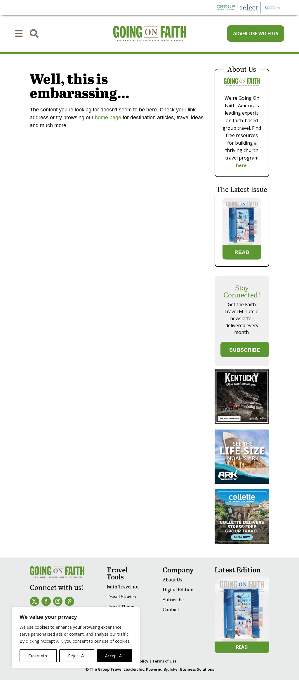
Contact (171, 609)
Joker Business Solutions (192, 669)
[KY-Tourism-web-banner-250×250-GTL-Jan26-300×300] (242, 422)
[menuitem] (18, 33)
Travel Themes (122, 606)
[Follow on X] (34, 601)
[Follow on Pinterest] (69, 601)
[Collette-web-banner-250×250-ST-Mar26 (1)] (242, 542)
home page (107, 117)
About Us (172, 579)
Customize (38, 655)
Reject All (77, 655)
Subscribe (173, 599)
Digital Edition (178, 589)
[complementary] (76, 637)
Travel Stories (121, 596)
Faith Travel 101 (123, 586)
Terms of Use (164, 661)
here (241, 165)
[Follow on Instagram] (57, 601)
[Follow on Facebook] (46, 601)
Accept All (114, 655)
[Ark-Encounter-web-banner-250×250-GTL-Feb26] (242, 482)
